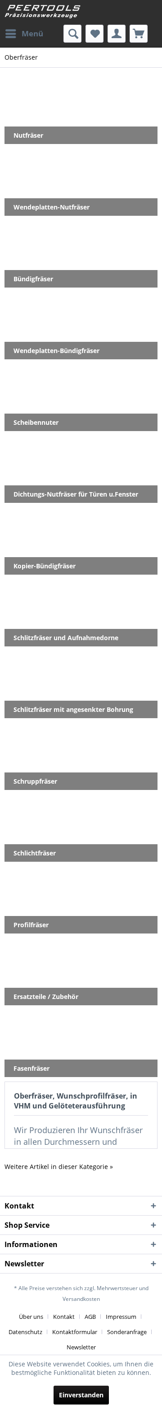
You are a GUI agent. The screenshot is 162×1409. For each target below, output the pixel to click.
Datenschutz (25, 1332)
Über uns (31, 1317)
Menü (32, 33)
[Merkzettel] (95, 34)
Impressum (121, 1317)
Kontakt (64, 1317)
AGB (90, 1317)
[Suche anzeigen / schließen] (72, 34)
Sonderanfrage (127, 1332)
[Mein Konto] (117, 34)
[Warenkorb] (139, 34)
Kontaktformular (74, 1332)
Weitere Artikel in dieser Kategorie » (58, 1166)
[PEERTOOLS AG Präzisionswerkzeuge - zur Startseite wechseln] (42, 12)
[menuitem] (24, 34)
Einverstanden (81, 1395)
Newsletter (81, 1347)
